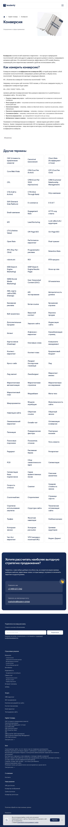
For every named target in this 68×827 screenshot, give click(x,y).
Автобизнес (8, 667)
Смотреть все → (10, 739)
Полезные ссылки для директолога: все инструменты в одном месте (25, 765)
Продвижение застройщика (13, 673)
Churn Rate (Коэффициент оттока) (15, 725)
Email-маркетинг (10, 709)
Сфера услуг (9, 675)
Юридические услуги (11, 678)
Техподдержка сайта (11, 712)
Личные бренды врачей (12, 665)
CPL (6, 732)
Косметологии (10, 663)
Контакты (8, 777)
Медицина (8, 655)
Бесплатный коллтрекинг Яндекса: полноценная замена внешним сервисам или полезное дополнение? (32, 753)
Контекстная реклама (11, 706)
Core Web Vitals (9, 726)
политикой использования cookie (27, 822)
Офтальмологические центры (14, 659)
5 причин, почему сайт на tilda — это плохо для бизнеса (22, 761)
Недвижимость (9, 670)
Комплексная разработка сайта (14, 703)
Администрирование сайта (13, 763)
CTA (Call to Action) (10, 737)
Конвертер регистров (11, 794)
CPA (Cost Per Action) (11, 728)
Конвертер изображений (12, 788)
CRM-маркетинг (9, 697)
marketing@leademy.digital (19, 602)
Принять (54, 820)
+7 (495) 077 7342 (15, 589)
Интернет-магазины (11, 684)
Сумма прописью (10, 791)
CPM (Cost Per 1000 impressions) (14, 734)
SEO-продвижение (10, 700)
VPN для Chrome (10, 785)
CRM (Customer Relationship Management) (17, 735)
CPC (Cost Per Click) (11, 730)
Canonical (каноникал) (11, 723)
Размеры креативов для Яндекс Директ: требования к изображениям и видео (28, 751)
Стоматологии (10, 657)
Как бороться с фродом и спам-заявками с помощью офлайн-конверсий (27, 756)
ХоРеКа (7, 687)
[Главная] (4, 17)
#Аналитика (8, 138)
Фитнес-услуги (10, 679)
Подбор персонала (11, 681)
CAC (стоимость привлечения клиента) (16, 721)
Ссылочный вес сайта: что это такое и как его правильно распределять (26, 749)
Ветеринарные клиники (12, 661)
